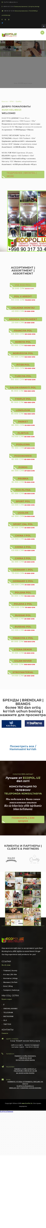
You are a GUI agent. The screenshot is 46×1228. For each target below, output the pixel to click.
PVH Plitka (23, 490)
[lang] (44, 26)
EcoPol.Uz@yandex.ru (11, 2)
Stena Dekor (23, 649)
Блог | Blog (8, 986)
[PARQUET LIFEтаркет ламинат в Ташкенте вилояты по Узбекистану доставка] (34, 723)
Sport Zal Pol (23, 524)
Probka (23, 478)
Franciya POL (23, 330)
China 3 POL (23, 558)
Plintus (23, 433)
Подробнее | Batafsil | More (22, 174)
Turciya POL (23, 376)
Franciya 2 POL (23, 638)
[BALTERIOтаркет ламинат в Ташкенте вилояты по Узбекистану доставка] (11, 723)
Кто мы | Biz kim (10, 974)
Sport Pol (23, 501)
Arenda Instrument (23, 319)
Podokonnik (23, 456)
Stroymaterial (23, 672)
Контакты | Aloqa (10, 978)
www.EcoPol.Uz (27, 1103)
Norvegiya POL (23, 353)
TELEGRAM (8, 1012)
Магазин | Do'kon (10, 982)
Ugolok (23, 512)
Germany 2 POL (23, 581)
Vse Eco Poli (23, 285)
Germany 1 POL (23, 569)
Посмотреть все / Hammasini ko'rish (23, 748)
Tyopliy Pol (23, 399)
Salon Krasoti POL (23, 387)
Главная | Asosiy (10, 970)
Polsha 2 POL (23, 604)
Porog (23, 467)
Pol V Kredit (23, 296)
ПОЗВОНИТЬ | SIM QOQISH (23, 819)
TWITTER (7, 1024)
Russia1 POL (23, 615)
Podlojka (23, 444)
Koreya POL (23, 342)
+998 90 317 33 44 (21, 6)
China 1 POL (23, 535)
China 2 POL (23, 547)
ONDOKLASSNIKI (10, 1008)
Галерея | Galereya (11, 990)
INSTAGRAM (8, 1016)
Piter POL (23, 364)
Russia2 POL (23, 626)
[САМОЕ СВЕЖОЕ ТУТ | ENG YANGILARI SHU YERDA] (5, 19)
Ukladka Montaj (23, 307)
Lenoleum (23, 410)
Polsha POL (23, 592)
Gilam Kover (23, 661)
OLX (5, 1020)
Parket (23, 421)
